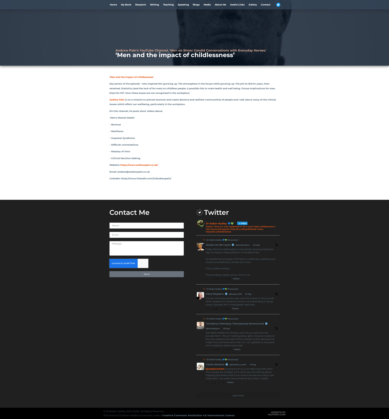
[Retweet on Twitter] (204, 240)
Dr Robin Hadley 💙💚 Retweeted (222, 240)
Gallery (253, 4)
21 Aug (248, 294)
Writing (154, 4)
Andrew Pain (116, 99)
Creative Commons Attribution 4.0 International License (198, 415)
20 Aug (256, 245)
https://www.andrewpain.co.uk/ (139, 165)
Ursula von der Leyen (218, 244)
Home (113, 4)
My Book (126, 4)
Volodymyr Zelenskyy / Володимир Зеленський (235, 323)
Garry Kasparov (215, 293)
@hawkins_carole (238, 364)
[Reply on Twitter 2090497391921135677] (207, 350)
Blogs (196, 4)
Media (207, 4)
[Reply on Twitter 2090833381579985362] (207, 309)
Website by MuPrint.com (277, 413)
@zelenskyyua (213, 328)
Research (140, 4)
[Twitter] (278, 5)
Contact (265, 4)
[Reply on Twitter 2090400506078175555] (207, 279)
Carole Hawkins (215, 364)
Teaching (168, 4)
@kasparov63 (235, 294)
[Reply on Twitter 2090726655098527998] (207, 383)
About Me (220, 4)
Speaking (183, 4)
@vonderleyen (243, 245)
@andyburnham (215, 368)
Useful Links (237, 4)
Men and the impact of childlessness (131, 77)
